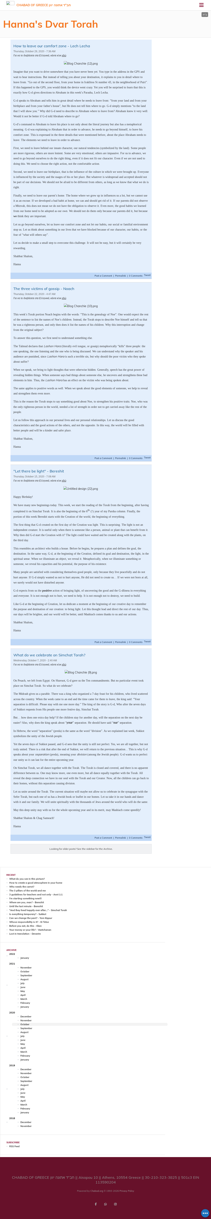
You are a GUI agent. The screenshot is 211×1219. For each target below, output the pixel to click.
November (26, 967)
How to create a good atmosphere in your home (35, 882)
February (25, 1002)
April (23, 995)
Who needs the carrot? (21, 886)
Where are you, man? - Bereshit (26, 902)
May (22, 991)
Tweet (147, 275)
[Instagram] (115, 1204)
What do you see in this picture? (27, 878)
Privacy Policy (127, 1190)
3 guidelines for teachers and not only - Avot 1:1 (36, 894)
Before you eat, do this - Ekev (25, 925)
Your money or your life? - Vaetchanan (30, 929)
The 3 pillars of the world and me (27, 890)
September (26, 975)
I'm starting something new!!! (25, 898)
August (24, 979)
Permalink (120, 275)
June (22, 987)
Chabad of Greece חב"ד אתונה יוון (43, 5)
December (25, 1016)
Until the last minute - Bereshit (26, 906)
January (24, 957)
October (24, 971)
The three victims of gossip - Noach (43, 288)
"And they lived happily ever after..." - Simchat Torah (38, 910)
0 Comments (135, 275)
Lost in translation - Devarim (25, 933)
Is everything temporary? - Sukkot (27, 914)
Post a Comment (104, 275)
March (23, 999)
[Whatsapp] (105, 1204)
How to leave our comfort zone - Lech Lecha (51, 46)
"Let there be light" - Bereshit (38, 471)
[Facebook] (96, 1204)
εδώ (64, 55)
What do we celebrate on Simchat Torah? (49, 655)
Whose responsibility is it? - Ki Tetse (29, 922)
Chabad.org (96, 1190)
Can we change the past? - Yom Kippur (30, 918)
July (22, 983)
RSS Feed (14, 1146)
